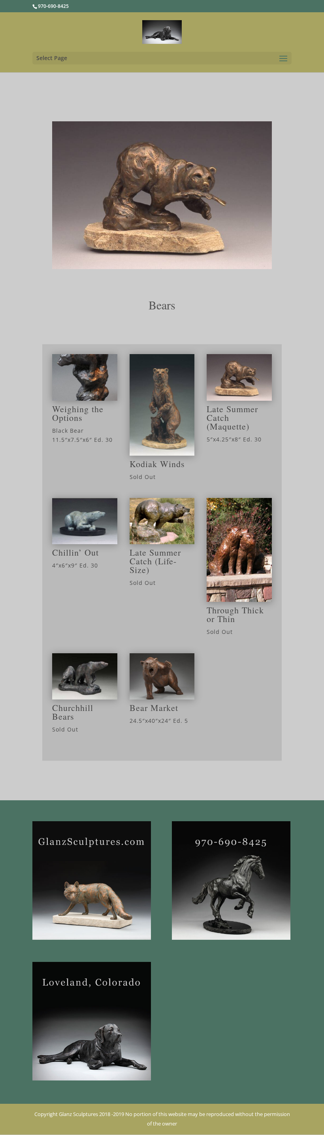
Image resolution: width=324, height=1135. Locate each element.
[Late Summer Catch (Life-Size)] (162, 542)
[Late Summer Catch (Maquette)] (239, 398)
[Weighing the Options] (84, 398)
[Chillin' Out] (84, 542)
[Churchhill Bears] (84, 697)
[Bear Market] (162, 697)
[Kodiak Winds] (162, 453)
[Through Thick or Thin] (239, 599)
